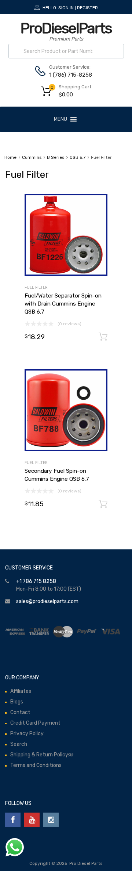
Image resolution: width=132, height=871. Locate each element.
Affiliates (20, 691)
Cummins (31, 157)
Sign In (66, 7)
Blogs (16, 702)
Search (18, 744)
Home (10, 157)
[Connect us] (13, 820)
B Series (55, 157)
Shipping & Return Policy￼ (41, 755)
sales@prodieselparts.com (47, 601)
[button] (60, 119)
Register (87, 7)
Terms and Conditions (36, 765)
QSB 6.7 (77, 157)
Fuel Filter (36, 287)
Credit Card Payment (35, 723)
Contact (20, 712)
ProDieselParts (66, 28)
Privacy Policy (27, 733)
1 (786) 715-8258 (67, 75)
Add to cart (103, 337)
